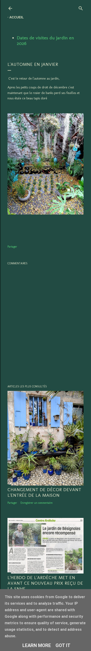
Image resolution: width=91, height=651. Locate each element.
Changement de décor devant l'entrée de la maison (44, 492)
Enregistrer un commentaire (36, 502)
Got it (63, 645)
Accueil (16, 17)
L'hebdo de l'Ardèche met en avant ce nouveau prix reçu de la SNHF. (45, 583)
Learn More (36, 645)
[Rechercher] (81, 7)
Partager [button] (12, 246)
